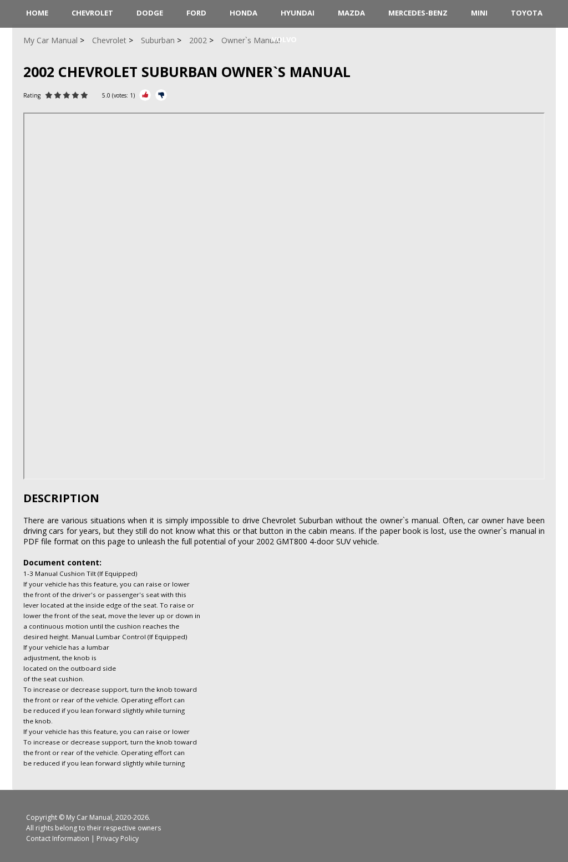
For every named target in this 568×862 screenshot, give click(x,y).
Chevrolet (92, 13)
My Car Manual (89, 817)
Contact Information (57, 838)
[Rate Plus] (145, 95)
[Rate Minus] (161, 95)
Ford (196, 13)
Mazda (351, 13)
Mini (479, 13)
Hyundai (298, 13)
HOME (37, 13)
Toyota (526, 13)
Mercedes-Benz (418, 13)
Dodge (149, 13)
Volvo (284, 39)
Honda (243, 13)
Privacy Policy (118, 838)
